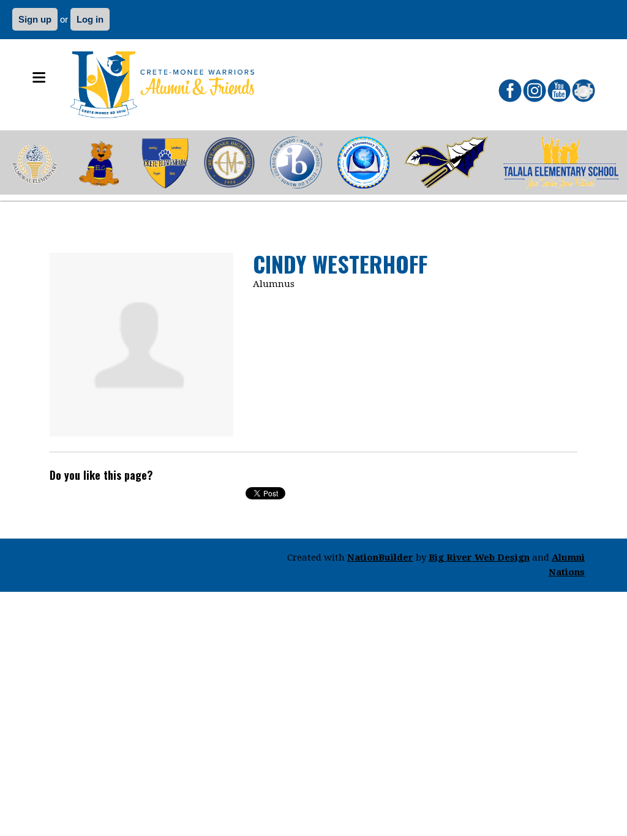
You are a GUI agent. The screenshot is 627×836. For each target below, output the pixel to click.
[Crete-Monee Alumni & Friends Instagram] (534, 90)
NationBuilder (380, 557)
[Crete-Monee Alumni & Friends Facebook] (510, 90)
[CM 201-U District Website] (583, 90)
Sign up (34, 19)
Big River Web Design (479, 557)
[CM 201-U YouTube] (559, 90)
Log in (90, 19)
